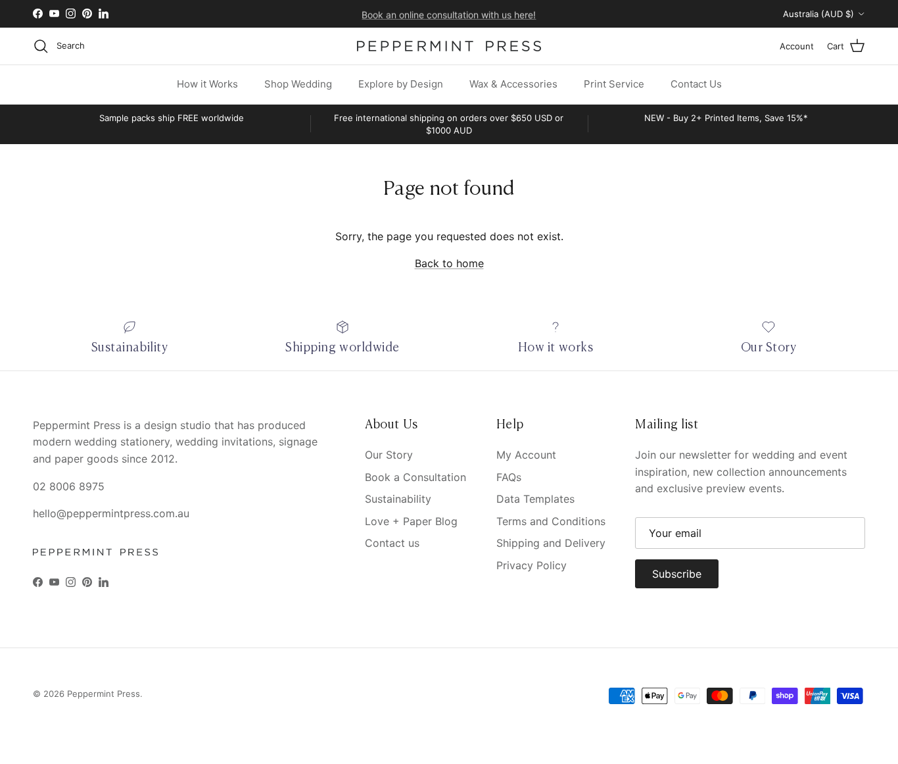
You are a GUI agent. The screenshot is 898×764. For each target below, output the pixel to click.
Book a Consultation (415, 477)
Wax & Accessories (513, 84)
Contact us (392, 542)
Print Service (614, 84)
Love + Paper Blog (411, 521)
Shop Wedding (298, 84)
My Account (526, 454)
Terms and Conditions (550, 521)
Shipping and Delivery (550, 542)
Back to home (449, 263)
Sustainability (398, 498)
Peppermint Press (103, 693)
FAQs (508, 477)
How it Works (207, 84)
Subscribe (676, 573)
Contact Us (696, 84)
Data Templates (535, 498)
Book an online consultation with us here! (449, 13)
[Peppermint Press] (449, 46)
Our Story (389, 454)
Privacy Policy (531, 565)
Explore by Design (400, 84)
